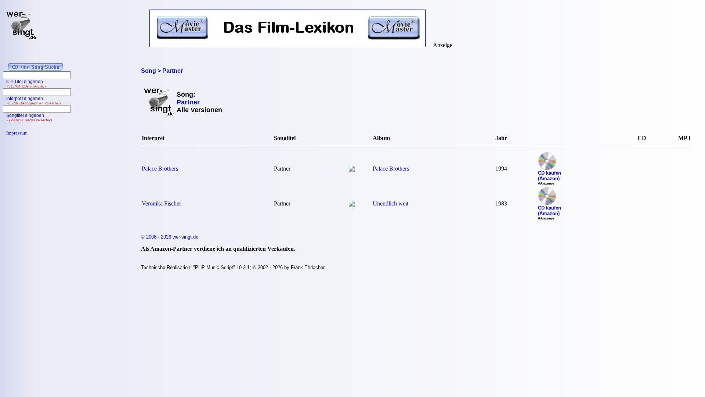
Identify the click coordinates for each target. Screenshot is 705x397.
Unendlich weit (390, 203)
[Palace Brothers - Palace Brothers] (352, 170)
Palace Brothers (160, 168)
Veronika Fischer (161, 203)
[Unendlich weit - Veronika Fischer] (352, 204)
